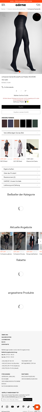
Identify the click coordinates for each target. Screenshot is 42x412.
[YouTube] (12, 407)
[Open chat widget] (37, 407)
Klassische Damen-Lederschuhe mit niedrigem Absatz (33, 161)
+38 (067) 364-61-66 (8, 363)
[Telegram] (34, 407)
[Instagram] (7, 407)
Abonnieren (28, 399)
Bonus (4, 383)
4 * (25, 91)
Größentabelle (8, 87)
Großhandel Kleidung (29, 379)
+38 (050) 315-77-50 (7, 365)
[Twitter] (18, 407)
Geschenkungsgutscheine (11, 381)
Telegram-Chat (27, 361)
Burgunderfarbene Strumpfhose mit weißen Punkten (33, 254)
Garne (3, 9)
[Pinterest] (23, 407)
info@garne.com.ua (28, 363)
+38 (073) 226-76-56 (8, 368)
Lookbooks (6, 339)
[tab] (21, 173)
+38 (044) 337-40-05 (8, 361)
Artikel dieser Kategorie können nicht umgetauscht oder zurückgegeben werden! (21, 99)
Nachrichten (6, 337)
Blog (3, 342)
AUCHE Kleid (17, 161)
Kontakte (5, 344)
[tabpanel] (21, 151)
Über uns (5, 334)
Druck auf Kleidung (28, 376)
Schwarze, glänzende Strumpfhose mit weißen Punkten (6, 254)
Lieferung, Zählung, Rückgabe (8, 378)
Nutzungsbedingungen (10, 386)
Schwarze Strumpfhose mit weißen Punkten (19, 254)
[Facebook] (2, 407)
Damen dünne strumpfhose (16, 9)
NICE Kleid (3, 161)
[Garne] (21, 5)
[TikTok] (28, 407)
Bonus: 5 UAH (6, 82)
